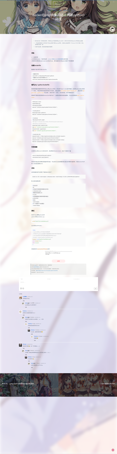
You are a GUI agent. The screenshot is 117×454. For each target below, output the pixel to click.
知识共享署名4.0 (36, 267)
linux (51, 10)
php (61, 10)
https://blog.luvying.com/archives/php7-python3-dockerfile (47, 270)
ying (35, 265)
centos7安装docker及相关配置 (55, 59)
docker (56, 10)
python (66, 10)
